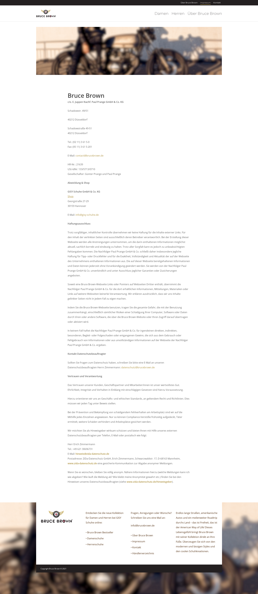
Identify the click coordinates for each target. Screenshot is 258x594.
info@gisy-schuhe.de (87, 214)
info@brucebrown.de (143, 525)
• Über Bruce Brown (142, 535)
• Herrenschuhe (94, 544)
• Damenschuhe (95, 538)
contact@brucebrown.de (89, 155)
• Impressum (138, 541)
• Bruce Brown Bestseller (99, 532)
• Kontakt (136, 547)
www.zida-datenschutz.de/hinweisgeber (149, 481)
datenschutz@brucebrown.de (138, 367)
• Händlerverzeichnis (142, 553)
